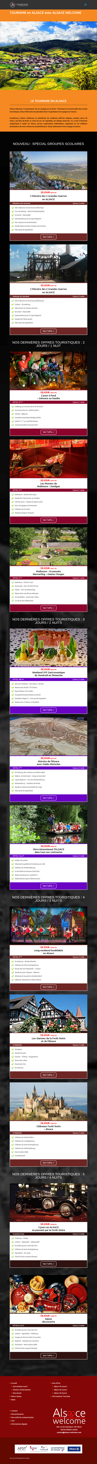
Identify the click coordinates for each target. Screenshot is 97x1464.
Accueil (14, 1383)
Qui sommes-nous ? (20, 1386)
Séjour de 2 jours (60, 1386)
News (13, 1400)
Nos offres (56, 1383)
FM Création (26, 1458)
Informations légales (19, 1424)
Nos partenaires (17, 1414)
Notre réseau (16, 1396)
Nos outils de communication (22, 1417)
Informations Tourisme (61, 1396)
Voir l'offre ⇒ (48, 237)
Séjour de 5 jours (60, 1393)
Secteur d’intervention (22, 1390)
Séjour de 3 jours (60, 1390)
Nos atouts (17, 1393)
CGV (13, 1421)
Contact (14, 1411)
